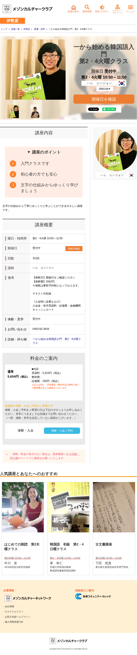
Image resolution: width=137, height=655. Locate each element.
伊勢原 (26, 29)
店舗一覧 (15, 29)
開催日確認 (74, 248)
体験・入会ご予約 (62, 430)
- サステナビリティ (13, 611)
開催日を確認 (104, 99)
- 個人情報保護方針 (13, 621)
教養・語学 (39, 29)
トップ (4, 29)
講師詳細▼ (105, 88)
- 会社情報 (8, 606)
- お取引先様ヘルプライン (17, 616)
